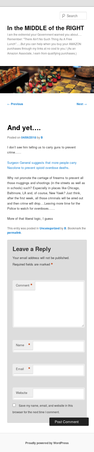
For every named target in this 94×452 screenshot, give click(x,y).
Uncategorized (50, 228)
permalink (14, 232)
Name (23, 345)
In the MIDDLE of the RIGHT (45, 28)
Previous (15, 104)
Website (21, 392)
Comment (24, 285)
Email (23, 369)
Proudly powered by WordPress (47, 443)
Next (82, 104)
